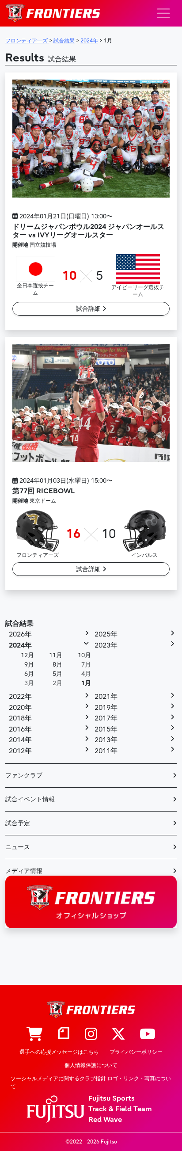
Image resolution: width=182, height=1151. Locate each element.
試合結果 (19, 624)
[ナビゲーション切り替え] (163, 13)
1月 (86, 683)
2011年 (106, 751)
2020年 (20, 708)
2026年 (20, 634)
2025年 (106, 634)
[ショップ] (34, 1034)
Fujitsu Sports (111, 1098)
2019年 (106, 708)
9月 (29, 664)
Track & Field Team (120, 1109)
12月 (27, 655)
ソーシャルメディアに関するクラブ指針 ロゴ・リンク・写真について (91, 1082)
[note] (63, 1034)
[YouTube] (148, 1034)
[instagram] (91, 1034)
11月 (55, 655)
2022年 (20, 697)
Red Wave (105, 1120)
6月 (29, 674)
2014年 (20, 740)
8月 (57, 664)
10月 (84, 655)
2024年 (20, 645)
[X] (118, 1034)
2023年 (106, 645)
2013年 (106, 740)
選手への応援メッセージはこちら (59, 1052)
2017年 (106, 718)
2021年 (106, 697)
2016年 (20, 729)
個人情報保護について (91, 1065)
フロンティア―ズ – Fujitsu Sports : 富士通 (52, 13)
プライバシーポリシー (136, 1052)
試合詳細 (89, 309)
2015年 (106, 729)
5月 (57, 674)
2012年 (20, 751)
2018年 (20, 718)
